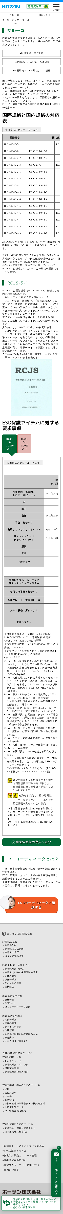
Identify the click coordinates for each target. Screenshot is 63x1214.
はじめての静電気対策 (19, 933)
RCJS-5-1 (46, 15)
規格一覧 (15, 15)
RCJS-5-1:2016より (10, 443)
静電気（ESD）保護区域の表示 (21, 1034)
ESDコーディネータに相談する (36, 905)
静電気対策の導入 (12, 1016)
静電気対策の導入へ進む (33, 842)
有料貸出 (9, 1100)
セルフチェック (13, 1061)
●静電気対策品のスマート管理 (19, 1155)
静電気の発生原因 (14, 949)
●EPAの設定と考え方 (14, 1150)
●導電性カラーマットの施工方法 (20, 1165)
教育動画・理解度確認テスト (20, 1128)
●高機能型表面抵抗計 (14, 1160)
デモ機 (8, 1096)
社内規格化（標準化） (16, 1041)
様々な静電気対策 (14, 956)
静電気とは (11, 945)
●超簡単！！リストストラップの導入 (23, 1145)
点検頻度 (9, 987)
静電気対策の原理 (14, 969)
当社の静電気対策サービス (17, 1053)
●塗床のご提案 (10, 1169)
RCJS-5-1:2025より (24, 443)
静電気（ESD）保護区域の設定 (21, 972)
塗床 (7, 1089)
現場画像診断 (12, 1068)
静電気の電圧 (12, 952)
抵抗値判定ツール (14, 1107)
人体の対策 (11, 976)
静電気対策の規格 (12, 996)
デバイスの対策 (13, 983)
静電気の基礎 (10, 941)
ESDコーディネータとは (15, 21)
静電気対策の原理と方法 (16, 965)
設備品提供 (11, 1093)
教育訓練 (9, 1037)
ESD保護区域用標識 (15, 1111)
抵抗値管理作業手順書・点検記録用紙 (25, 1103)
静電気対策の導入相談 (16, 1072)
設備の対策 (11, 979)
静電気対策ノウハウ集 (16, 1065)
